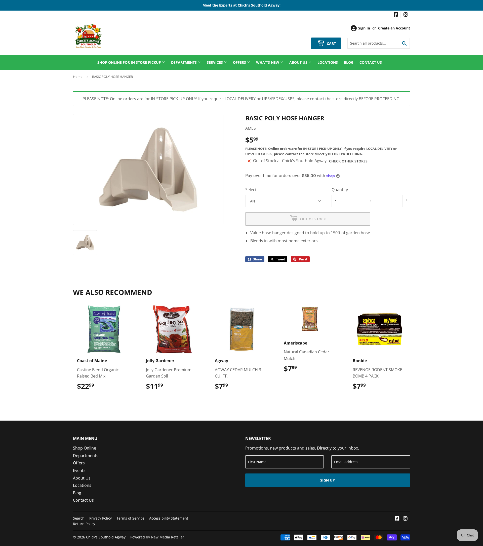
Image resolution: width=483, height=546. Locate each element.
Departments (184, 62)
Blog (348, 62)
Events (79, 470)
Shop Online (84, 448)
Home (77, 76)
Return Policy (84, 523)
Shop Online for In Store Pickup (129, 62)
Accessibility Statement (168, 518)
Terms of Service (130, 518)
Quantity (340, 189)
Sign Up (327, 480)
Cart (331, 43)
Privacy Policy (100, 518)
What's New (268, 62)
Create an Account (394, 28)
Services (215, 62)
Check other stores (348, 161)
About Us (298, 62)
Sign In (364, 28)
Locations (327, 62)
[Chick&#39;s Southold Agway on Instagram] (406, 15)
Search (79, 518)
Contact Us (370, 62)
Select (251, 189)
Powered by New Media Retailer (157, 537)
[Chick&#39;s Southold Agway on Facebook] (396, 15)
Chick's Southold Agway (106, 537)
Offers (240, 62)
